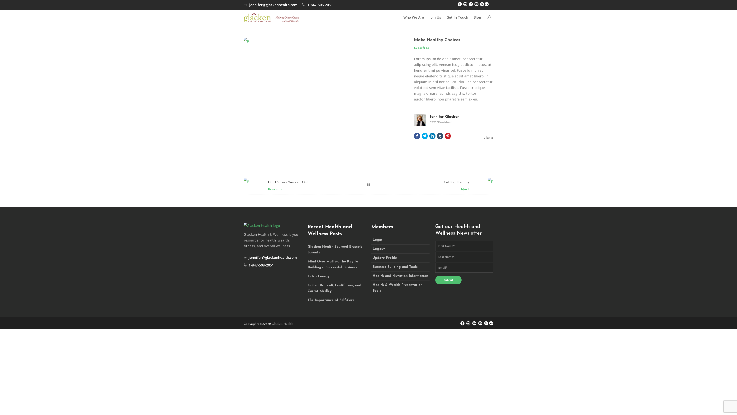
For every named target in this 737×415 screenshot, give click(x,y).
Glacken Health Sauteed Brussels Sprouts (335, 249)
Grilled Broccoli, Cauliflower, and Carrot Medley (334, 288)
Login (377, 240)
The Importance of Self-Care (331, 300)
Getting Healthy (456, 182)
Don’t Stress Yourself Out (288, 182)
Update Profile (385, 258)
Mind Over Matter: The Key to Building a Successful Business (333, 264)
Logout (379, 249)
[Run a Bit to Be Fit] (325, 40)
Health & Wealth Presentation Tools (397, 288)
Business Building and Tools (395, 267)
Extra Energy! (319, 276)
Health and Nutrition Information (400, 276)
